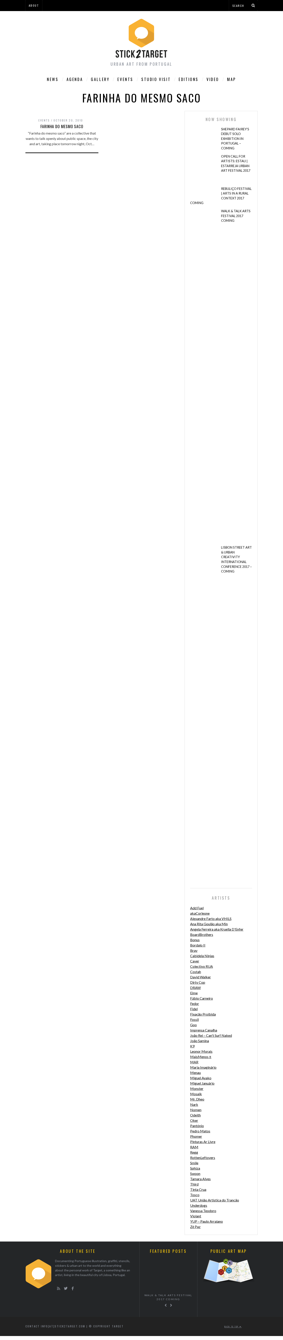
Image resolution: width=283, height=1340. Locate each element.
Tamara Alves (200, 1179)
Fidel (194, 1009)
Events (125, 79)
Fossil (194, 1019)
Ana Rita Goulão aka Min (209, 924)
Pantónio (197, 1126)
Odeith (195, 1115)
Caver (194, 961)
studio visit (156, 79)
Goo (193, 1025)
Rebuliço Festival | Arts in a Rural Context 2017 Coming (221, 196)
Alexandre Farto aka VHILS (210, 918)
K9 (192, 1046)
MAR (194, 1062)
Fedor (194, 1003)
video (213, 79)
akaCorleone (200, 913)
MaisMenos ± (200, 1057)
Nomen (195, 1110)
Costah (195, 972)
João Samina (199, 1041)
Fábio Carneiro (201, 998)
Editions (189, 79)
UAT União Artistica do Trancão (214, 1200)
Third (194, 1184)
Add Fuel (197, 908)
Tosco (194, 1195)
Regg (194, 1152)
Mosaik (196, 1094)
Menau (195, 1072)
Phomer (196, 1136)
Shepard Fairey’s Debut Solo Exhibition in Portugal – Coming (235, 138)
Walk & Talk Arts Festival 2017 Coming (235, 215)
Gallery (100, 79)
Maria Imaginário (203, 1067)
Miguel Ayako (200, 1078)
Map (231, 79)
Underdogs (198, 1205)
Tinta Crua (198, 1189)
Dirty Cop (197, 982)
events (44, 120)
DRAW (195, 987)
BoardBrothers (201, 934)
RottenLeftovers (202, 1157)
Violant (195, 1216)
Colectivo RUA (201, 966)
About (34, 5)
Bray (193, 950)
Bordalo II (197, 945)
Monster (196, 1088)
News (52, 79)
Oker (194, 1120)
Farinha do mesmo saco (61, 126)
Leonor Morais (201, 1051)
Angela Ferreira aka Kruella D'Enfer (216, 929)
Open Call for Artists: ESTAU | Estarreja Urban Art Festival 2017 (235, 163)
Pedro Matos (200, 1131)
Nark (194, 1104)
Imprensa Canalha (203, 1030)
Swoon (195, 1173)
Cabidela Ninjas (202, 956)
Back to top (231, 1326)
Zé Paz (195, 1226)
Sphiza (195, 1168)
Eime (194, 993)
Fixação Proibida (203, 1014)
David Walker (200, 977)
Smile (194, 1163)
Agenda (75, 79)
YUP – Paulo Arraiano (206, 1221)
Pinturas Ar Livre (202, 1141)
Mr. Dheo (197, 1099)
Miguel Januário (202, 1083)
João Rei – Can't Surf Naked (211, 1035)
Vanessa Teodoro (203, 1211)
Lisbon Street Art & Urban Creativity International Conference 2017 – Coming (236, 559)
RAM (194, 1147)
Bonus (195, 940)
